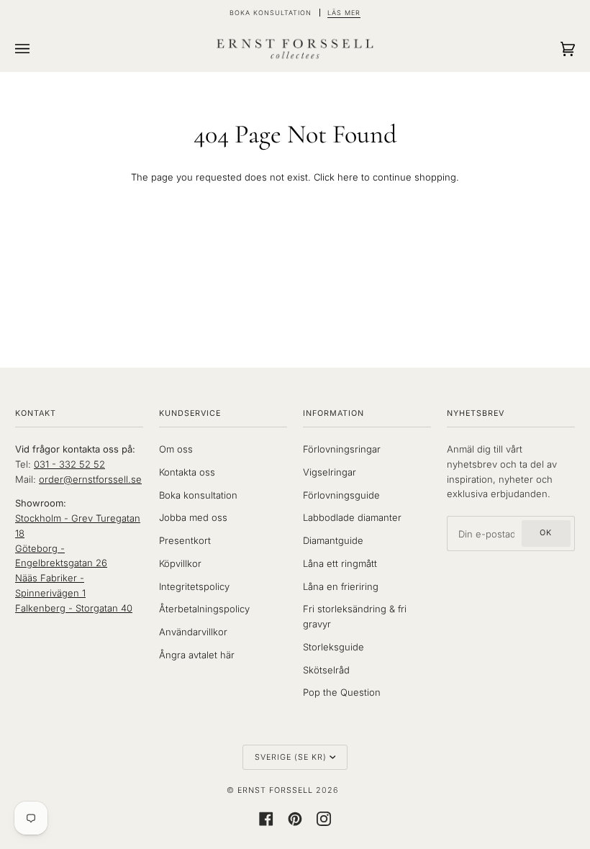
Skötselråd (326, 670)
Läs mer (343, 13)
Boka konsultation (198, 495)
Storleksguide (333, 647)
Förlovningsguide (341, 495)
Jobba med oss (193, 517)
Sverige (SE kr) (291, 757)
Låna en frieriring (340, 586)
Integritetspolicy (194, 586)
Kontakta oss (187, 472)
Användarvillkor (193, 631)
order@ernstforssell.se (90, 479)
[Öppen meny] (36, 49)
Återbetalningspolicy (204, 608)
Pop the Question (342, 692)
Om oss (176, 449)
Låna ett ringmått (340, 563)
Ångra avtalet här (197, 654)
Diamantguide (333, 540)
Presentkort (185, 540)
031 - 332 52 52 (69, 464)
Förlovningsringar (342, 449)
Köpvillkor (180, 563)
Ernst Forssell (275, 790)
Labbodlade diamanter (352, 517)
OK (546, 532)
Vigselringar (329, 472)
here (347, 177)
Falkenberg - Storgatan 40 (73, 608)
